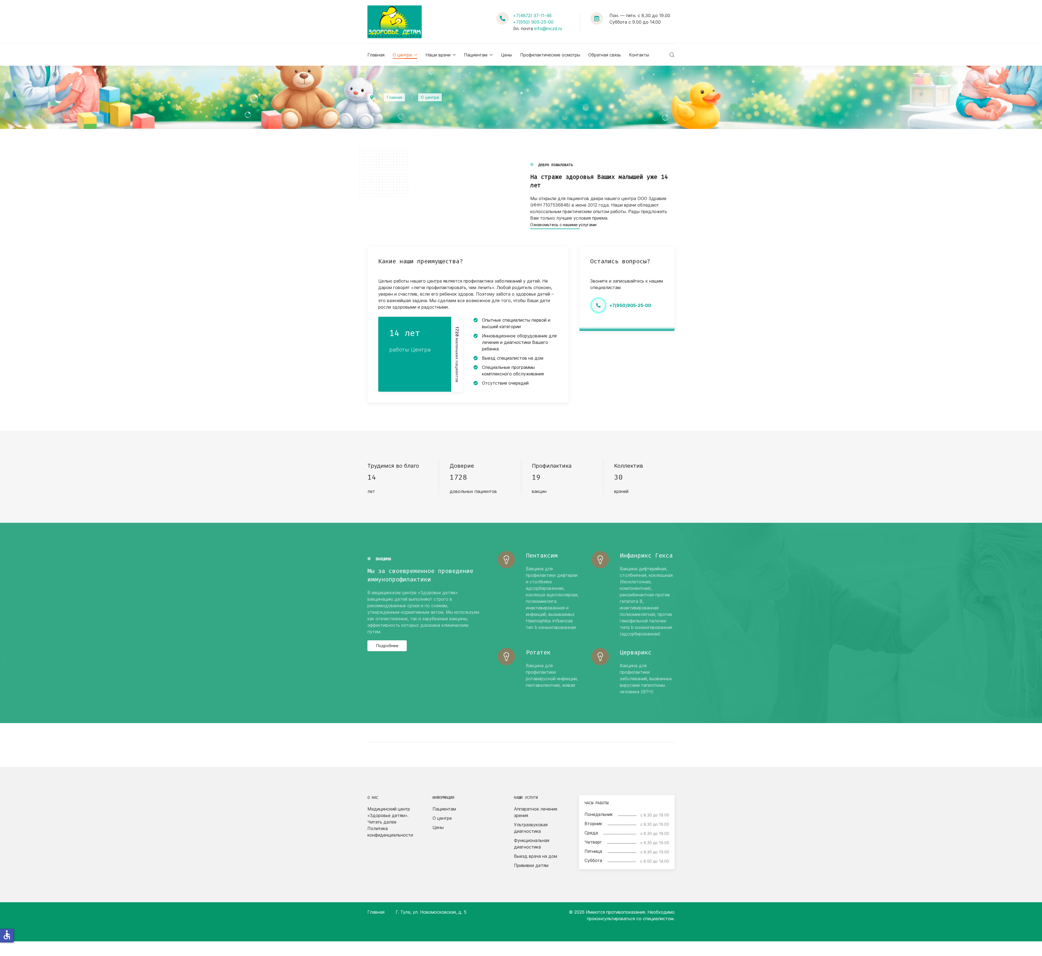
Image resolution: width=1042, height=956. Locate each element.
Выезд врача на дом (535, 856)
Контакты (639, 55)
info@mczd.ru (548, 28)
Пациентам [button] (475, 55)
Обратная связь (604, 55)
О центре (442, 818)
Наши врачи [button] (437, 55)
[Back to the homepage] (394, 21)
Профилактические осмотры (550, 55)
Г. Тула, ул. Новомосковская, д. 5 (431, 912)
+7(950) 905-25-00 (533, 22)
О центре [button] (402, 55)
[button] (672, 55)
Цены (506, 55)
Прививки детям (531, 865)
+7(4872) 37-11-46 (532, 15)
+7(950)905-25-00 (630, 305)
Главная (376, 55)
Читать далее (381, 822)
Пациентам (444, 809)
